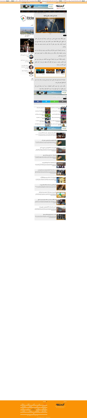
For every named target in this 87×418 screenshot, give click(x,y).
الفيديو (32, 25)
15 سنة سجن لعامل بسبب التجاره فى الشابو (51, 73)
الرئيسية (64, 11)
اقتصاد (49, 11)
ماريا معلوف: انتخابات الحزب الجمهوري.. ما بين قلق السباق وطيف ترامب (24, 67)
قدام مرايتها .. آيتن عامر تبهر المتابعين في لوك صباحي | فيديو (40, 118)
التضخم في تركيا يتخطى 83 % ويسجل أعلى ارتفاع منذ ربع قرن (40, 112)
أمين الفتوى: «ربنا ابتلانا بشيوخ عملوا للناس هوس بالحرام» (40, 74)
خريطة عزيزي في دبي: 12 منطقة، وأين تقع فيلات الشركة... (38, 1)
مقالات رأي (31, 53)
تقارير (54, 11)
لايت (33, 11)
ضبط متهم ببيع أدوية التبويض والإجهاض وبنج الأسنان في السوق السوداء (56, 121)
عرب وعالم (38, 11)
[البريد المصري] (27, 45)
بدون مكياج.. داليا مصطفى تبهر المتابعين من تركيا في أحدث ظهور (56, 124)
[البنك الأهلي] (50, 93)
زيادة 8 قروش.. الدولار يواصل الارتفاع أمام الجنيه (40, 123)
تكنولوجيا (28, 11)
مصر (59, 11)
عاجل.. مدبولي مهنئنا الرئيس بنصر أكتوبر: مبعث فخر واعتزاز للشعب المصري (40, 121)
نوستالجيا (44, 11)
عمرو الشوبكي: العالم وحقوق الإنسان (25, 71)
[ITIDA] (27, 18)
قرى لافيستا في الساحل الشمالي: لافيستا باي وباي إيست (60, 1)
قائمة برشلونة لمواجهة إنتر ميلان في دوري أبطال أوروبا (56, 118)
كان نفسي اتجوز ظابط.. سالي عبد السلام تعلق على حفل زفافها (60, 74)
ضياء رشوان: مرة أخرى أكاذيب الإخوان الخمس (24, 61)
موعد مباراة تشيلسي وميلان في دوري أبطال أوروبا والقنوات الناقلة (40, 115)
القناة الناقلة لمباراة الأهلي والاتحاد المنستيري (56, 114)
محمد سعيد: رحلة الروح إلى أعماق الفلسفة (24, 55)
